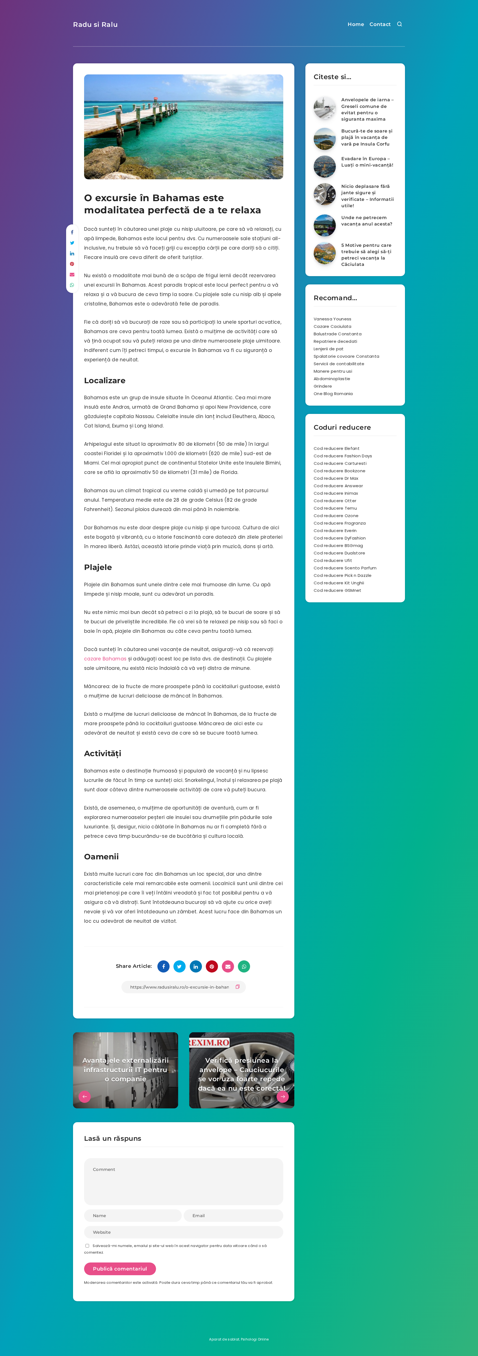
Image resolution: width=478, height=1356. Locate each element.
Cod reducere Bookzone (339, 471)
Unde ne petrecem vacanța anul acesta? (367, 221)
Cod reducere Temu (335, 508)
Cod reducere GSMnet (338, 590)
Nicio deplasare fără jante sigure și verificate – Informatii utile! (367, 196)
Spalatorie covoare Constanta (346, 356)
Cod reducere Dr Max (336, 478)
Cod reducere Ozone (336, 515)
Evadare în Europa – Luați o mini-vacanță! (367, 162)
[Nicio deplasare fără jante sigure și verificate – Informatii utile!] (325, 194)
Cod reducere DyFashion (340, 538)
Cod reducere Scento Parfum (345, 568)
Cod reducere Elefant (337, 448)
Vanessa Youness (333, 319)
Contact (380, 24)
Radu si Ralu (95, 24)
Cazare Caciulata (333, 326)
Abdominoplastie (332, 379)
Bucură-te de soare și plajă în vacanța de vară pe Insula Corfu (367, 137)
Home (356, 24)
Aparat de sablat (224, 1339)
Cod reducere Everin (335, 530)
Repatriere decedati (335, 341)
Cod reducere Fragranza (340, 523)
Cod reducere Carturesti (340, 463)
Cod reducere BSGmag (338, 545)
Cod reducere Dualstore (339, 553)
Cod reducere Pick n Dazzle (343, 575)
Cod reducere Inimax (336, 493)
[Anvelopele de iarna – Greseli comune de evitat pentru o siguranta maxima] (325, 108)
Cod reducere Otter (335, 501)
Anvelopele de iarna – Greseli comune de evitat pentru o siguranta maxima (367, 109)
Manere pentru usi (333, 371)
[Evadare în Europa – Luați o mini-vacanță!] (325, 166)
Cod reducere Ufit (333, 560)
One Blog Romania (333, 393)
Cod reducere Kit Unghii (339, 583)
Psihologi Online (255, 1339)
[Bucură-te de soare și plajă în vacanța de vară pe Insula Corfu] (325, 139)
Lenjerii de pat (329, 349)
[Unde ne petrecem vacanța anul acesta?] (325, 225)
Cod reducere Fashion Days (343, 456)
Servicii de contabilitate (339, 364)
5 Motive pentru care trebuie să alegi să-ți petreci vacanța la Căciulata (366, 255)
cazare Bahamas (105, 658)
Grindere (323, 386)
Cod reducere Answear (338, 486)
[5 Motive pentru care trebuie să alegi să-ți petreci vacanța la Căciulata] (325, 253)
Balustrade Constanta (338, 334)
